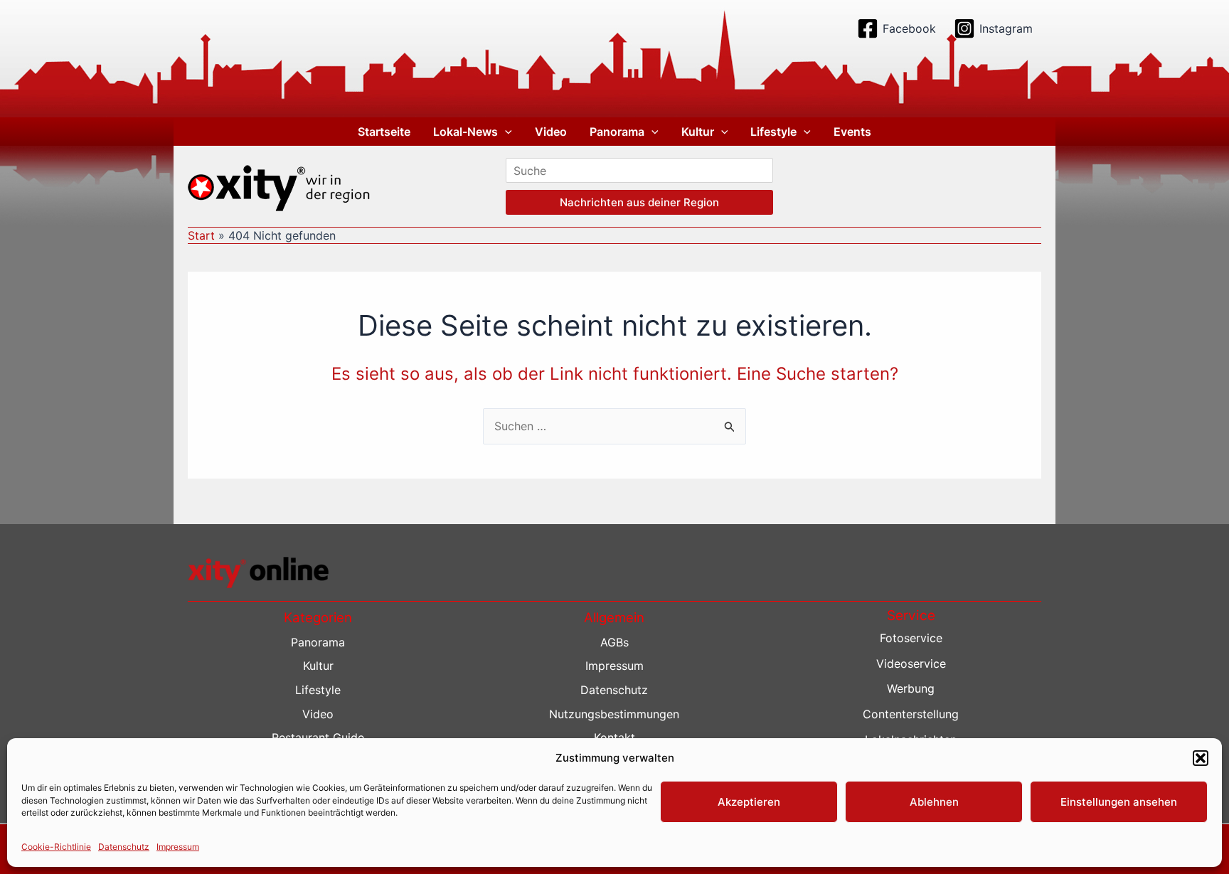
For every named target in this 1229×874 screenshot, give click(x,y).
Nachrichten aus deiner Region (639, 202)
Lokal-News (465, 131)
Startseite (384, 131)
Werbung (911, 688)
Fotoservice (911, 638)
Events (852, 131)
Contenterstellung (911, 714)
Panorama (617, 131)
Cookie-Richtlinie (56, 846)
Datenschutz (123, 846)
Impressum (177, 846)
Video (551, 131)
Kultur (697, 131)
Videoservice (911, 663)
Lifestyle (773, 131)
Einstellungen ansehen (1118, 802)
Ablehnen (934, 802)
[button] (1200, 758)
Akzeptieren (749, 802)
